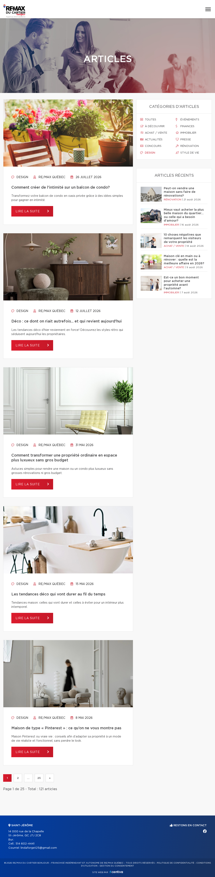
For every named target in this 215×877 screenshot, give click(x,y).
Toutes (150, 119)
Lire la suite (28, 211)
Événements (189, 119)
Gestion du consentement (117, 866)
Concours (152, 146)
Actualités (153, 139)
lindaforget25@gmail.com (39, 848)
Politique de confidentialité (175, 863)
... (28, 778)
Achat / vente (155, 133)
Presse (185, 139)
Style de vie (189, 152)
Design (22, 177)
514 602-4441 (25, 843)
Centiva (116, 871)
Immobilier (188, 133)
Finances (187, 126)
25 (39, 778)
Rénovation (189, 146)
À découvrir (154, 126)
